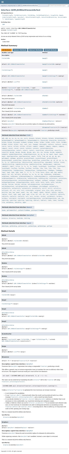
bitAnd (4, 142)
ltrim (37, 172)
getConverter (22, 226)
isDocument (48, 162)
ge (47, 156)
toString (27, 218)
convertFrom (39, 150)
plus (43, 190)
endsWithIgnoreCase (15, 154)
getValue (20, 158)
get (59, 156)
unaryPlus (18, 202)
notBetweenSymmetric (26, 176)
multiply (17, 174)
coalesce (51, 144)
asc (21, 138)
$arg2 (44, 70)
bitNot (48, 142)
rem (27, 192)
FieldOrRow (31, 15)
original (38, 190)
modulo (60, 172)
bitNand (23, 142)
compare (48, 146)
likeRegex (51, 170)
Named (61, 15)
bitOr (53, 142)
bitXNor (63, 142)
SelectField (29, 17)
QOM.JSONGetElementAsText (16, 64)
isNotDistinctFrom (8, 164)
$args (44, 82)
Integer (8, 70)
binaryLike (44, 140)
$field (44, 95)
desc (34, 152)
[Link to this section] (18, 45)
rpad (14, 194)
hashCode (20, 218)
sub (59, 198)
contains (28, 148)
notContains (53, 178)
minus (42, 172)
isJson (62, 162)
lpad (8, 172)
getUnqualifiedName (37, 210)
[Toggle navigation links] (2, 2)
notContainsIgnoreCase (9, 180)
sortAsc (36, 196)
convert (18, 150)
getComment (5, 158)
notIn (32, 182)
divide (46, 152)
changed (35, 144)
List (15, 82)
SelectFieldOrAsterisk (49, 17)
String (9, 15)
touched (60, 200)
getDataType (32, 226)
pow (10, 192)
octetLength (29, 190)
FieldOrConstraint (20, 15)
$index (44, 108)
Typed (16, 19)
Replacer (52, 121)
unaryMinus (9, 202)
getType (49, 226)
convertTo (57, 150)
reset (10, 194)
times (49, 200)
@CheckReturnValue (8, 252)
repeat (35, 192)
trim (3, 202)
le (22, 166)
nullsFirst (57, 188)
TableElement (9, 19)
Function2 (11, 88)
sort (27, 196)
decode (12, 152)
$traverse (45, 127)
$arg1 (44, 58)
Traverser (53, 127)
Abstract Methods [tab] (35, 50)
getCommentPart (12, 210)
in (63, 160)
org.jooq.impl (12, 5)
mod (52, 172)
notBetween (47, 174)
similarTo (53, 194)
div (38, 152)
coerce (64, 144)
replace (47, 192)
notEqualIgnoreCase (8, 182)
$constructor (46, 88)
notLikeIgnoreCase (34, 184)
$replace (45, 121)
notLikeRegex (33, 186)
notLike (58, 182)
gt (51, 160)
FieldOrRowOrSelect (42, 15)
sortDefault (51, 196)
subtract (36, 200)
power (18, 192)
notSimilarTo (53, 186)
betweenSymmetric (60, 138)
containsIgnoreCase (46, 148)
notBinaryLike (21, 178)
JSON (7, 58)
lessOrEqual (42, 166)
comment (35, 146)
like (41, 168)
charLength (42, 144)
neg (42, 174)
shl (37, 194)
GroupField (54, 15)
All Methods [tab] (6, 50)
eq (38, 154)
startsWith (12, 198)
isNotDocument (47, 164)
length (35, 166)
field (39, 156)
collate (15, 146)
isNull (12, 166)
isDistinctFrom (15, 162)
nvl (11, 190)
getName (12, 158)
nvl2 (18, 190)
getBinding (13, 226)
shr (44, 194)
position (58, 190)
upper (24, 202)
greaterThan (17, 160)
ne (30, 174)
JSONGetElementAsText (30, 5)
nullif (44, 188)
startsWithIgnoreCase (33, 198)
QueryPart (21, 17)
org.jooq (3, 5)
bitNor (36, 142)
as (9, 138)
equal (51, 154)
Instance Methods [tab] (20, 50)
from (43, 156)
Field (4, 15)
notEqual (38, 180)
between (31, 138)
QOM (19, 5)
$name (3, 210)
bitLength (16, 142)
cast (21, 144)
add (3, 138)
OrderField (6, 17)
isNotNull (5, 166)
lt (25, 172)
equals (33, 156)
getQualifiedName (24, 210)
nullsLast (5, 190)
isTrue (17, 166)
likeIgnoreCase (7, 170)
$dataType (5, 226)
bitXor (10, 144)
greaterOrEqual (29, 158)
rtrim (32, 194)
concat (10, 148)
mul (9, 174)
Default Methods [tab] (51, 50)
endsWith (58, 152)
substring (5, 200)
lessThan (14, 168)
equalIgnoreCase (12, 156)
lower (3, 172)
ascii (26, 138)
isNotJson (57, 164)
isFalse (56, 162)
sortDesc (59, 196)
